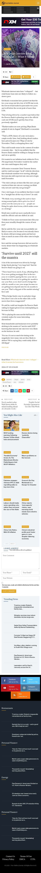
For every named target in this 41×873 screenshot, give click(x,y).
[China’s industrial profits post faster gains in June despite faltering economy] (29, 522)
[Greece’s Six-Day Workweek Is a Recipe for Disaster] (29, 473)
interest (23, 379)
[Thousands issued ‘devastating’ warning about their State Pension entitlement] (6, 771)
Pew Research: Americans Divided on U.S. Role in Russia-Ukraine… (24, 657)
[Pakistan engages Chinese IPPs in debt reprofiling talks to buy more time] (11, 473)
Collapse (16, 379)
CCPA (32, 859)
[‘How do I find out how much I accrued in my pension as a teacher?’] (6, 751)
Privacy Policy (8, 859)
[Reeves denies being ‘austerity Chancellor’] (29, 425)
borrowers (9, 379)
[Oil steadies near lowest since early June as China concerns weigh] (6, 796)
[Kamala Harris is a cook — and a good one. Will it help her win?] (6, 726)
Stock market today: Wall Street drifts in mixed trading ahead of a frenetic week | (10, 405)
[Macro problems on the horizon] (29, 448)
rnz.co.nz (5, 347)
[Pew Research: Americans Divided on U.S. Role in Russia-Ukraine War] (8, 657)
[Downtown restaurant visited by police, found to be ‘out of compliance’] (6, 736)
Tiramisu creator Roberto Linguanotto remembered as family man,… (24, 607)
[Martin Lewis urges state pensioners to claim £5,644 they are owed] (6, 761)
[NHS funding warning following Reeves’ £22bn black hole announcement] (11, 425)
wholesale (21, 382)
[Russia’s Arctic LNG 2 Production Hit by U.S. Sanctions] (6, 806)
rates (15, 382)
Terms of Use (26, 856)
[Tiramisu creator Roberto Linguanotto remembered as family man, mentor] (8, 607)
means (28, 379)
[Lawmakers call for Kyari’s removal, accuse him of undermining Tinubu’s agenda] (8, 668)
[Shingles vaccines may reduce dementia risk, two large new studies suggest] (8, 617)
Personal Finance (7, 382)
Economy (7, 49)
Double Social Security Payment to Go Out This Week (31, 404)
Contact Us (10, 856)
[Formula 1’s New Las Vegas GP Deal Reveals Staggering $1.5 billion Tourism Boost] (8, 637)
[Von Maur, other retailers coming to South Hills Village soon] (8, 647)
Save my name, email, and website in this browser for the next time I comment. (20, 586)
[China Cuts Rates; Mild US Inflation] (11, 522)
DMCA (22, 859)
